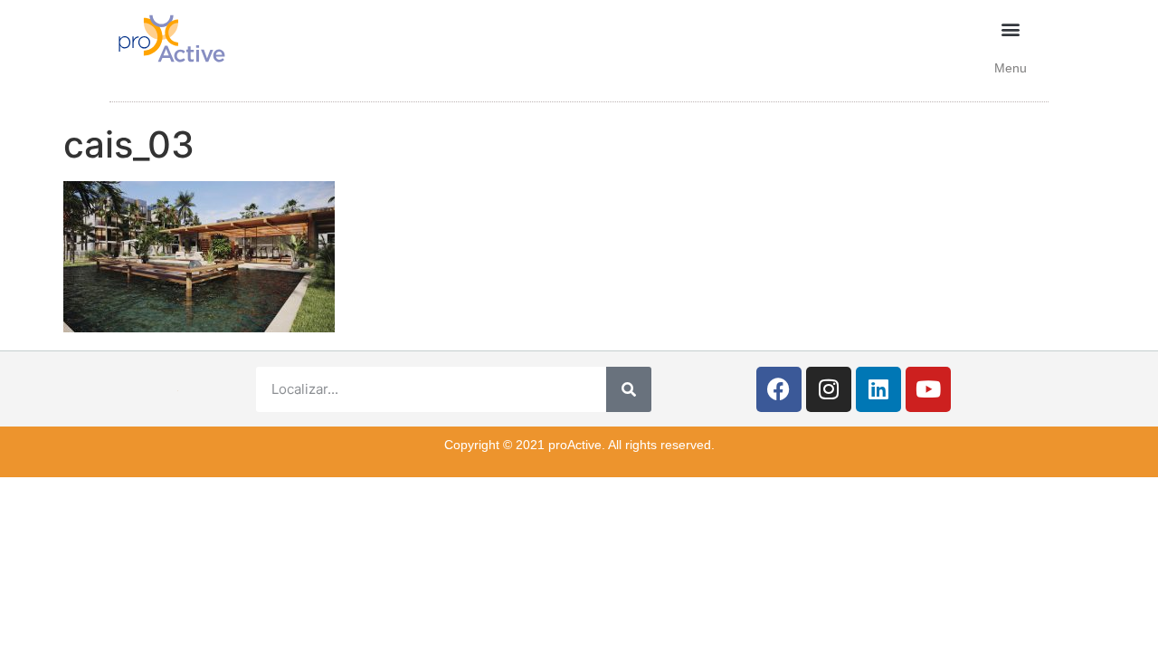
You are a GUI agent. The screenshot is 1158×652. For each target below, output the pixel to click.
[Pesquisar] (628, 389)
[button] (1011, 28)
